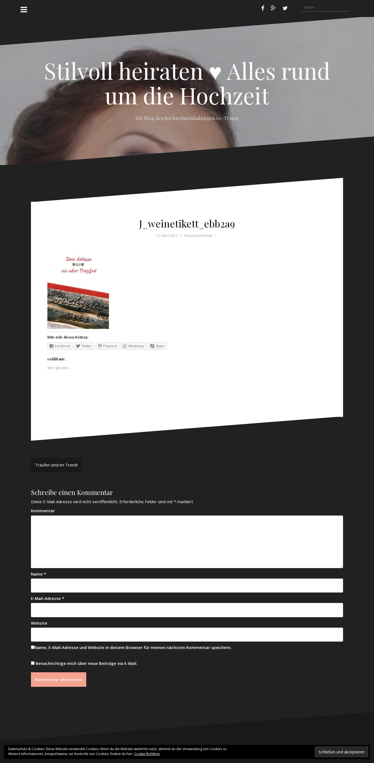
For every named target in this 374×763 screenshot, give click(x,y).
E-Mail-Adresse (47, 598)
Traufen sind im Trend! (56, 465)
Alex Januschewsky (198, 235)
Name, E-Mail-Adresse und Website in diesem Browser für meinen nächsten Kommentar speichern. (133, 647)
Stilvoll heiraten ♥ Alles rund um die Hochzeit (187, 82)
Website (39, 623)
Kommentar (43, 510)
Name (38, 574)
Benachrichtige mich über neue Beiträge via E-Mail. (86, 663)
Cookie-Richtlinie (147, 753)
